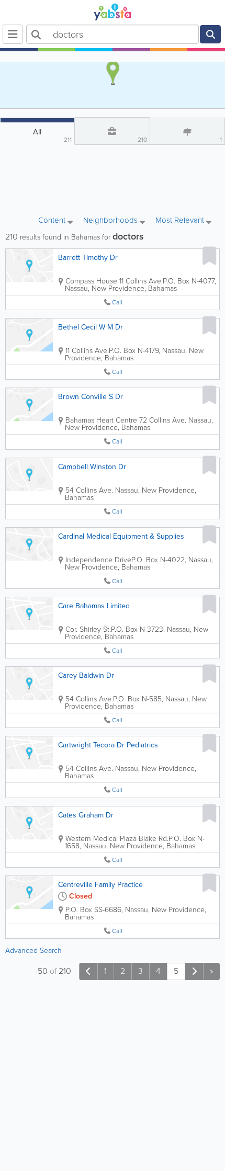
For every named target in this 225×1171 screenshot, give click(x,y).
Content (53, 221)
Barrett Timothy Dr (88, 257)
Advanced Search (33, 950)
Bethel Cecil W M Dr (90, 327)
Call (117, 302)
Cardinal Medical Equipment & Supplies (121, 536)
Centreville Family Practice (100, 884)
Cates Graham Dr (86, 815)
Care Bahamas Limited (94, 605)
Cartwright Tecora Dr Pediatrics (108, 745)
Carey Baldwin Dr (86, 675)
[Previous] (88, 971)
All (52, 135)
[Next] (194, 971)
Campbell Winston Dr (92, 466)
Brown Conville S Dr (90, 396)
